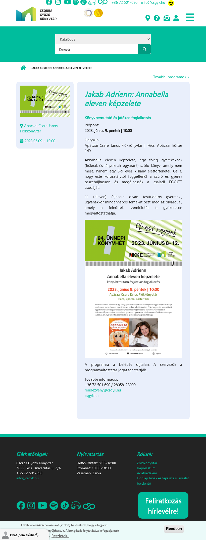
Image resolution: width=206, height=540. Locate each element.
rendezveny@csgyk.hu (103, 389)
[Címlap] (36, 10)
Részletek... (60, 535)
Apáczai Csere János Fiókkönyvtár (39, 128)
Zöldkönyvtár (147, 462)
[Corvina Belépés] (175, 18)
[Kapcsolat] (166, 18)
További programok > (171, 76)
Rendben (174, 528)
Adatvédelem (147, 473)
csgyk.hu (91, 395)
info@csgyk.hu (27, 478)
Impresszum (146, 467)
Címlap (23, 68)
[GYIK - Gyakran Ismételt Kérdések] (157, 18)
